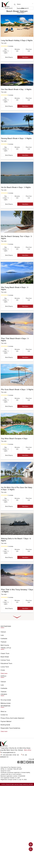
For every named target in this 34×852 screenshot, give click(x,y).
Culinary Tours (5, 660)
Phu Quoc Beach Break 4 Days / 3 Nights (17, 389)
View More (25, 57)
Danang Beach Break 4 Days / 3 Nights (16, 138)
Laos (2, 635)
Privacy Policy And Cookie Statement (12, 718)
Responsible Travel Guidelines (10, 728)
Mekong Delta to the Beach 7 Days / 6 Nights (16, 539)
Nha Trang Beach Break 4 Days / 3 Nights (14, 288)
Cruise (3, 670)
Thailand (3, 642)
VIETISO (31, 784)
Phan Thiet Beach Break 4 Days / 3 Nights (15, 339)
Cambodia (4, 638)
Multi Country (5, 645)
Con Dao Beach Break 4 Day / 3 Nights (16, 89)
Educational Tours (6, 663)
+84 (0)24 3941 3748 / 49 (11, 755)
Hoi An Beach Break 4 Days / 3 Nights (16, 187)
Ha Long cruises (6, 700)
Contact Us (4, 715)
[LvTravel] (5, 4)
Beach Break (5, 657)
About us (3, 711)
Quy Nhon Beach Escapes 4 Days (14, 438)
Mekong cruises (6, 703)
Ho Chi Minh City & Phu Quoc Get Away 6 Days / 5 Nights (16, 488)
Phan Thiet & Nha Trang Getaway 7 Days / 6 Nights (17, 590)
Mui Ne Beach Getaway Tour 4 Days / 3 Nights (16, 237)
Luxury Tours (5, 667)
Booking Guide (5, 725)
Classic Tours (5, 653)
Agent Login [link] (32, 3)
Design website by (23, 784)
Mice (25, 21)
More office (27, 750)
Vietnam (3, 632)
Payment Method (6, 721)
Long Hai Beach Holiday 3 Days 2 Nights (17, 40)
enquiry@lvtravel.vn (9, 752)
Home (18, 4)
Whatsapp (31, 849)
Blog (24, 25)
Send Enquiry (9, 57)
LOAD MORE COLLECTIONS (17, 617)
